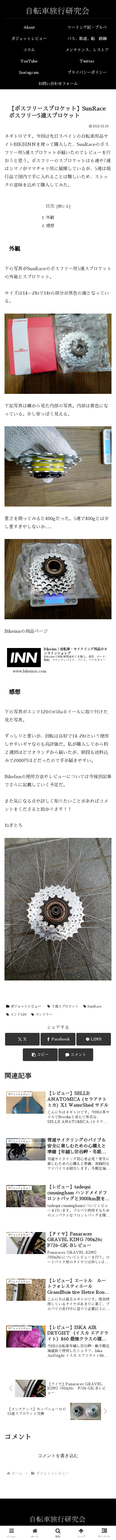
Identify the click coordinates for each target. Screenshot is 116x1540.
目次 (50, 206)
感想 (50, 226)
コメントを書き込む (58, 1455)
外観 (50, 217)
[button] (40, 1054)
